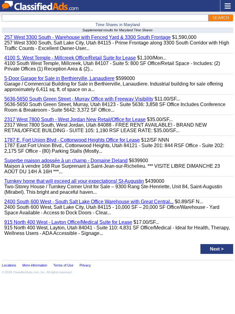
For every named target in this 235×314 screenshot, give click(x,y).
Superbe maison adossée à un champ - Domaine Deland (66, 160)
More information (34, 265)
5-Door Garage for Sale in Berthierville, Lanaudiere (59, 78)
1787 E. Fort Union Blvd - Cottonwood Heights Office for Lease (72, 140)
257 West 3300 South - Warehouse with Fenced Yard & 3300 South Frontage (87, 37)
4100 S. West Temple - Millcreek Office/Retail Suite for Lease (70, 57)
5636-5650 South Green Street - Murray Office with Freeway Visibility (78, 98)
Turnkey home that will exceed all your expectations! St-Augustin (74, 181)
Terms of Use (63, 265)
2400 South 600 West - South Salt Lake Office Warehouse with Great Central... (88, 201)
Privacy (85, 265)
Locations (9, 265)
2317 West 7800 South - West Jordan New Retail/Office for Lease (75, 119)
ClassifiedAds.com (26, 272)
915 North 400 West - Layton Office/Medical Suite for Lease (68, 222)
